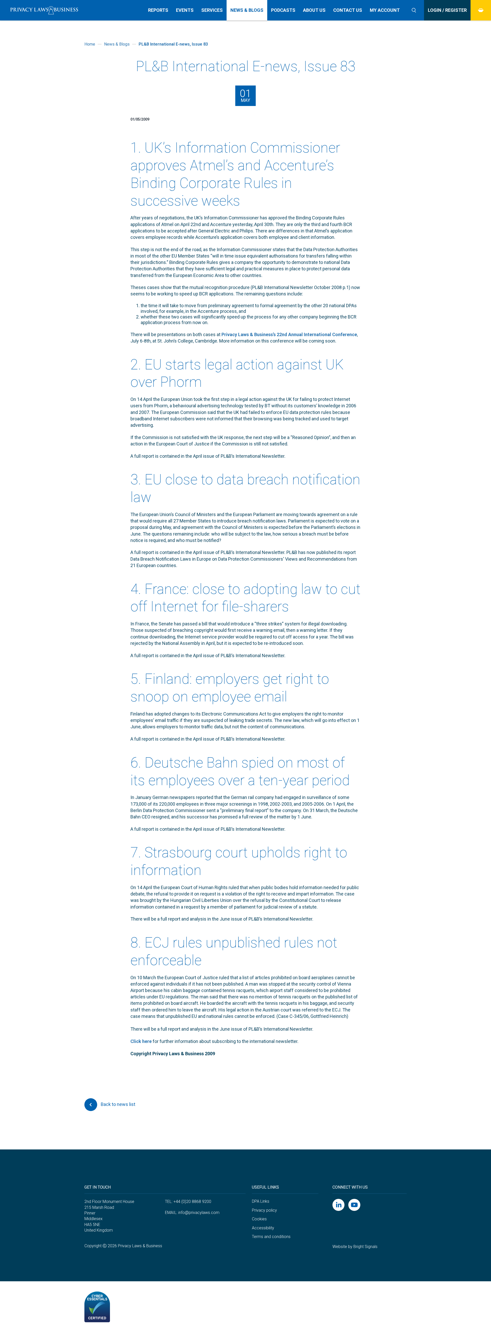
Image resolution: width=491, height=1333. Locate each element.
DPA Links (260, 1201)
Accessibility (263, 1227)
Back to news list (117, 1104)
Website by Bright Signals (354, 1246)
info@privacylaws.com (198, 1212)
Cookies (259, 1219)
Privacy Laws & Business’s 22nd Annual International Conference (289, 334)
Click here (141, 1041)
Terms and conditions (271, 1236)
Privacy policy (264, 1210)
